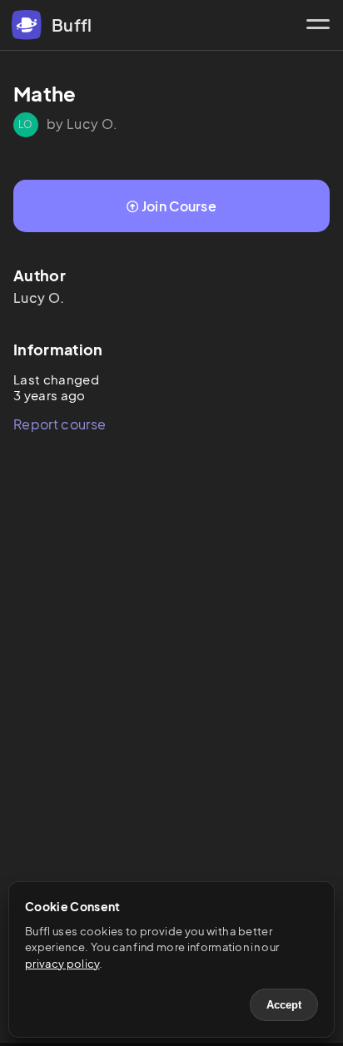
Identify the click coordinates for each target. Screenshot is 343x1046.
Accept (283, 1005)
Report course (59, 424)
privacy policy (62, 963)
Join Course (179, 206)
